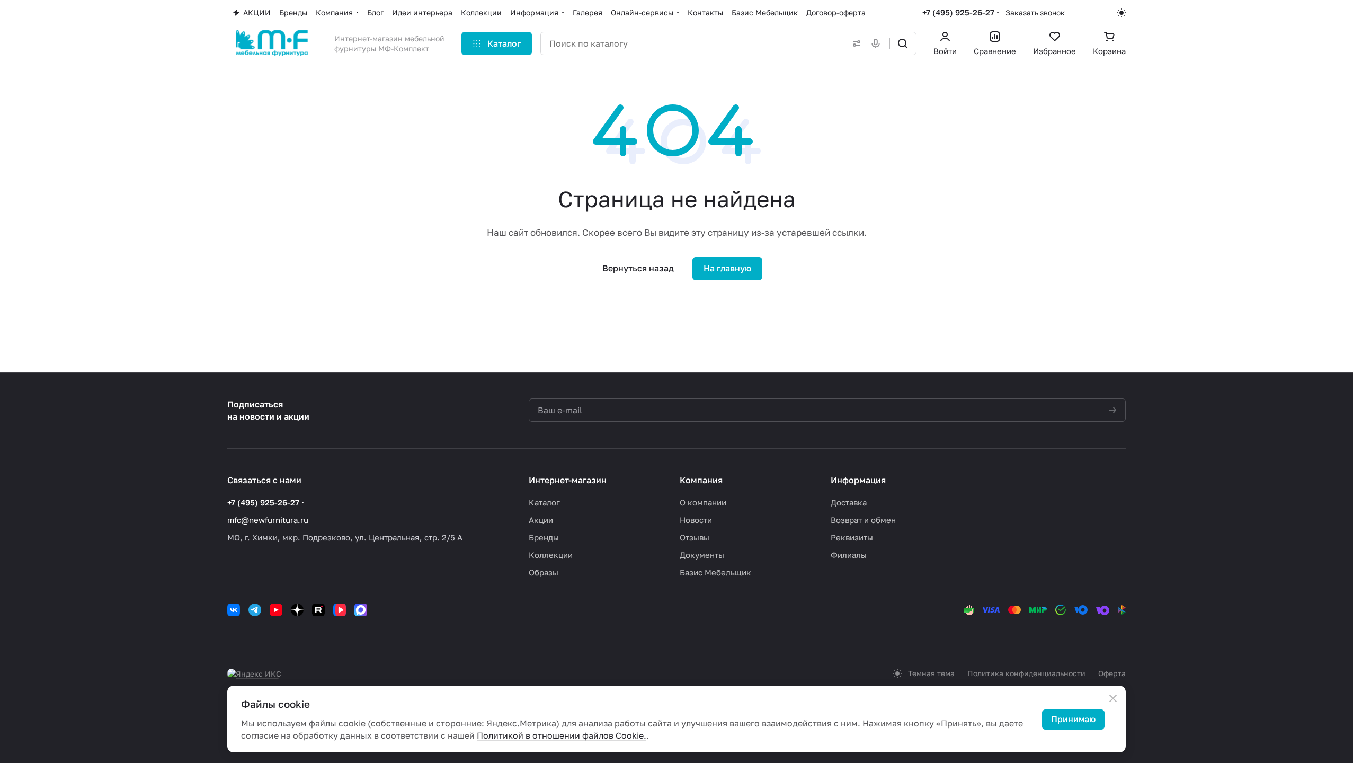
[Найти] (902, 43)
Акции (541, 520)
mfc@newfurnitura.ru (267, 520)
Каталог (544, 502)
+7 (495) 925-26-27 (958, 12)
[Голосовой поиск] (877, 43)
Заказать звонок (1035, 12)
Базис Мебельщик (715, 572)
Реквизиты (852, 537)
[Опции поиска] (854, 43)
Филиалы (849, 555)
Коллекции (551, 555)
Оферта (1112, 673)
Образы (543, 572)
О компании (703, 502)
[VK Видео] (339, 610)
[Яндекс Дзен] (297, 610)
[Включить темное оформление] (1121, 12)
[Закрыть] (1113, 698)
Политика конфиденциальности (1026, 673)
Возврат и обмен (863, 520)
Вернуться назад (638, 268)
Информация (858, 480)
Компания (701, 480)
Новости (696, 520)
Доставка (849, 502)
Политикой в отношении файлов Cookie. (561, 735)
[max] (360, 610)
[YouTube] (276, 610)
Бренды (544, 537)
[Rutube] (318, 610)
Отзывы (694, 537)
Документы (702, 555)
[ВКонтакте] (233, 610)
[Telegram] (254, 610)
